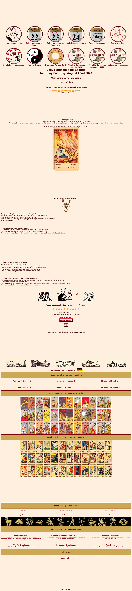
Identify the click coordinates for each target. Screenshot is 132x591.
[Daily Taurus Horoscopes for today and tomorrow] (19, 525)
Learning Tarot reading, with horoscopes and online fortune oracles (110, 545)
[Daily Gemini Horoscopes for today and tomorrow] (29, 525)
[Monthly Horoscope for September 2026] (97, 63)
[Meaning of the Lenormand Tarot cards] (66, 434)
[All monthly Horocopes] (118, 63)
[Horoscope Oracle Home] (14, 41)
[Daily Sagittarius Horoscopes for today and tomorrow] (92, 525)
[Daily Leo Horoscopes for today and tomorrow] (50, 525)
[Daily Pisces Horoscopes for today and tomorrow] (123, 525)
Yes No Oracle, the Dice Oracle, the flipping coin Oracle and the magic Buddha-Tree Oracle (110, 536)
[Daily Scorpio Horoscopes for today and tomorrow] (81, 525)
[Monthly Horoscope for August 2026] (76, 63)
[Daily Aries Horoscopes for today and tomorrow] (8, 525)
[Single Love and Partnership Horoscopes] (14, 63)
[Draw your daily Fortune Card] (56, 63)
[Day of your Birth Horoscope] (118, 41)
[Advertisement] (66, 13)
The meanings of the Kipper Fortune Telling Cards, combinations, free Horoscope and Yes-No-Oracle (66, 536)
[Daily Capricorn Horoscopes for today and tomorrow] (102, 525)
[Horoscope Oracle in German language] (80, 371)
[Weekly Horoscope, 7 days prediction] (97, 41)
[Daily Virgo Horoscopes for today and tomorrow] (60, 525)
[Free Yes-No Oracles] (35, 63)
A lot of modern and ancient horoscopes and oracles (66, 545)
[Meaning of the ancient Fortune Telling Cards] (66, 477)
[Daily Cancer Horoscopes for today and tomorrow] (39, 525)
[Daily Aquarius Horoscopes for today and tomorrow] (112, 525)
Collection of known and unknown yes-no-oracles (21, 545)
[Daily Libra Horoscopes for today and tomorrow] (71, 525)
